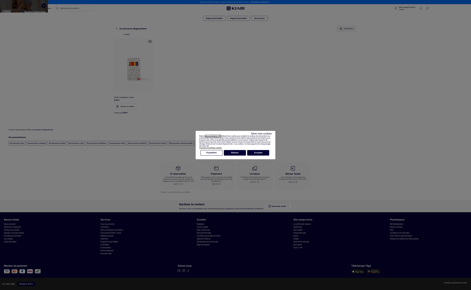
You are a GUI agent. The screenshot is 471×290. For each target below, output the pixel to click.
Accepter (258, 153)
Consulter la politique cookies (210, 148)
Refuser (235, 153)
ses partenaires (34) (213, 136)
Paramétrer (211, 153)
